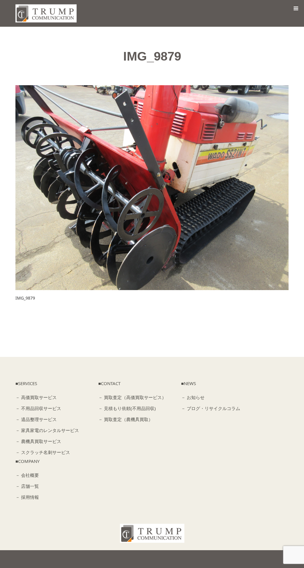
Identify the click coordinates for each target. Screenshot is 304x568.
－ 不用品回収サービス (38, 408)
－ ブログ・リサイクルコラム (210, 408)
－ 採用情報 (27, 497)
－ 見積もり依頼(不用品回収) (127, 408)
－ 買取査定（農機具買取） (125, 419)
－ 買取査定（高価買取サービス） (132, 397)
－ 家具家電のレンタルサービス (47, 430)
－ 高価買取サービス (36, 397)
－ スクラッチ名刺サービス (42, 452)
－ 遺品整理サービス (36, 419)
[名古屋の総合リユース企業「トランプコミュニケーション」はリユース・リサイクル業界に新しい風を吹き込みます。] (47, 13)
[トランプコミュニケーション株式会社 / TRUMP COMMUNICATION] (152, 533)
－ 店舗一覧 (27, 486)
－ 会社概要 (27, 475)
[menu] (295, 8)
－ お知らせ (193, 397)
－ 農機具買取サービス (38, 441)
